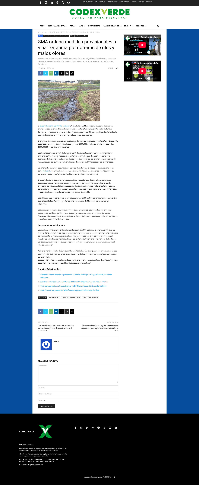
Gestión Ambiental (53, 36)
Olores (72, 36)
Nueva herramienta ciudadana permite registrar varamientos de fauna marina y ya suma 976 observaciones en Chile (43, 450)
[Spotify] (98, 428)
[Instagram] (46, 2)
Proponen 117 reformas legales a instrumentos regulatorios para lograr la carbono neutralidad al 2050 (99, 328)
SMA (84, 297)
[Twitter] (63, 2)
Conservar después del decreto (31, 465)
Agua (45, 32)
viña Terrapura (93, 297)
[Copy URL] (72, 73)
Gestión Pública (64, 36)
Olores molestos (54, 297)
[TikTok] (57, 2)
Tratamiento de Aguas (81, 36)
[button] (158, 26)
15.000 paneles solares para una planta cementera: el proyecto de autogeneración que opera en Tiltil (43, 455)
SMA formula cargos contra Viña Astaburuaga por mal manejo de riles (69, 290)
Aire (45, 36)
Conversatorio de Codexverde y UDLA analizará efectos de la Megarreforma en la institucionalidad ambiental (42, 460)
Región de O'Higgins (68, 297)
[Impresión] (66, 73)
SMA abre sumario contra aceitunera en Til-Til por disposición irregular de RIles (73, 286)
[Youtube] (68, 2)
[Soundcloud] (93, 428)
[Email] (61, 73)
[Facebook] (40, 2)
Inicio (39, 32)
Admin (43, 68)
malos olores (48, 171)
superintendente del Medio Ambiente (55, 126)
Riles (78, 297)
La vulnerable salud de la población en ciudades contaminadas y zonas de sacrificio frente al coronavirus (56, 328)
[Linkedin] (51, 2)
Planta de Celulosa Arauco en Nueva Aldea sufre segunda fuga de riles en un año (73, 282)
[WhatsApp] (51, 73)
